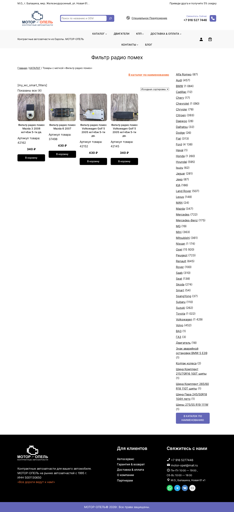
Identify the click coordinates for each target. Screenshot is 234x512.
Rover (180, 267)
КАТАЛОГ (34, 68)
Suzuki (180, 307)
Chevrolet (182, 103)
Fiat (178, 138)
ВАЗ (179, 331)
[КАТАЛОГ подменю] (106, 33)
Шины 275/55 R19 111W (192, 404)
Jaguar (180, 173)
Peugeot (181, 255)
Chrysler (181, 109)
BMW (179, 86)
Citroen (181, 115)
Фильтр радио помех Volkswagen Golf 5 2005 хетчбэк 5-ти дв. (93, 130)
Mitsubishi (183, 238)
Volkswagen (184, 319)
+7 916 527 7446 (195, 20)
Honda (180, 156)
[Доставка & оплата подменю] (180, 33)
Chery (180, 97)
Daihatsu (182, 127)
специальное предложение (149, 18)
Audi (179, 80)
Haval (179, 150)
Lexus (180, 197)
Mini (179, 232)
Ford (179, 144)
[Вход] (201, 39)
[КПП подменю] (143, 33)
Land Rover (183, 191)
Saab (179, 273)
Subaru (181, 302)
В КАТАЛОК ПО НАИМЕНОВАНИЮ (192, 418)
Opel (179, 249)
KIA (178, 185)
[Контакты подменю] (137, 44)
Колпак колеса (186, 363)
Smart (180, 290)
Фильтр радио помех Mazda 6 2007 (62, 126)
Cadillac (181, 92)
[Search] (110, 18)
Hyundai (181, 162)
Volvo (179, 325)
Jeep (179, 179)
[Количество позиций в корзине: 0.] (210, 39)
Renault (181, 261)
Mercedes (182, 214)
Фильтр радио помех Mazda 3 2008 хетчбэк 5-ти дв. (31, 128)
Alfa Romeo (184, 74)
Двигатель (183, 342)
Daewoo (181, 121)
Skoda (180, 284)
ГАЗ (178, 337)
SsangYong (183, 296)
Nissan (180, 243)
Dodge (180, 132)
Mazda (180, 208)
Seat (179, 278)
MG (178, 226)
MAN (179, 202)
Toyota (180, 313)
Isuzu (179, 167)
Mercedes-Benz (187, 220)
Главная (22, 68)
